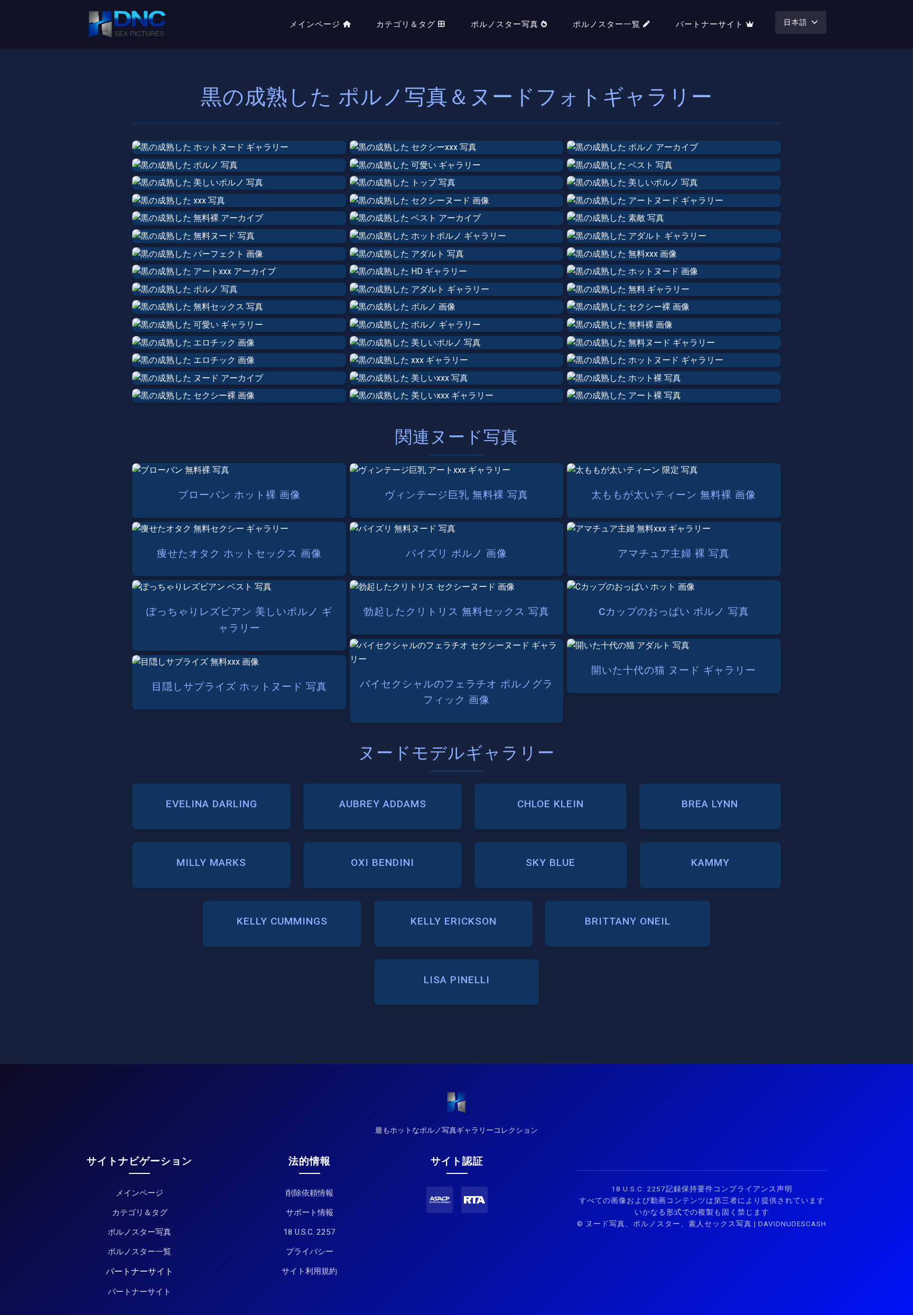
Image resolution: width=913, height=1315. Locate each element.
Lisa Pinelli (457, 980)
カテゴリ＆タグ (405, 24)
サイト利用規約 (309, 1271)
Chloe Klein (550, 804)
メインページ (315, 24)
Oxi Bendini (382, 862)
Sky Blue (550, 862)
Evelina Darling (211, 804)
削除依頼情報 (309, 1193)
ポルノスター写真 (504, 24)
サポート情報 (309, 1212)
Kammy (710, 862)
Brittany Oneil (627, 921)
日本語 (795, 22)
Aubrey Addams (382, 804)
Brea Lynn (710, 804)
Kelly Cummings (282, 921)
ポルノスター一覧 (606, 24)
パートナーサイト (709, 24)
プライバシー (309, 1251)
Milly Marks (211, 862)
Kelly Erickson (454, 921)
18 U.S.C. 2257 (309, 1232)
